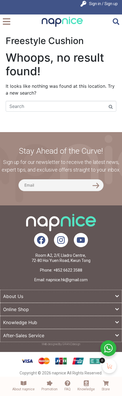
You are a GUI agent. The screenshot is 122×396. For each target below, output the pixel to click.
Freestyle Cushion (45, 40)
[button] (116, 22)
